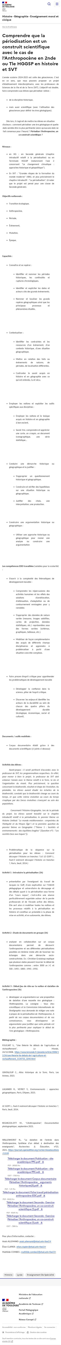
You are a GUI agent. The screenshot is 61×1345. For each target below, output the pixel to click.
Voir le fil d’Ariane (9, 27)
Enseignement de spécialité (40, 1274)
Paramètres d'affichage (15, 1332)
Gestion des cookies (38, 1332)
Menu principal (57, 4)
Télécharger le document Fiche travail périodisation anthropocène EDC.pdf (30, 1194)
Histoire (8, 1274)
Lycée (19, 1274)
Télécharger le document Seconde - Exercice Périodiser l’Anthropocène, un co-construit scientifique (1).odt (30, 1219)
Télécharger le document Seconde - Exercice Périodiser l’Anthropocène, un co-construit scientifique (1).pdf (30, 1206)
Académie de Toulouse (30, 1304)
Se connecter (49, 1327)
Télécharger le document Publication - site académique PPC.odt (30, 1170)
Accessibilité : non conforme (14, 1327)
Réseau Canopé (26, 1319)
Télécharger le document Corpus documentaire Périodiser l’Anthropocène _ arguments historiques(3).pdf (30, 1182)
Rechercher (49, 4)
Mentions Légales (35, 1327)
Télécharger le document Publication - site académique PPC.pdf (30, 1160)
